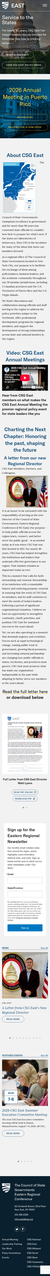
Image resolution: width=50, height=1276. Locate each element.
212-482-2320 (21, 1214)
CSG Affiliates (34, 1266)
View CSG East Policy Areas (23, 65)
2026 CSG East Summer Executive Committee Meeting (24, 1112)
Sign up (25, 927)
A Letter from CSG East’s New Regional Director (24, 1010)
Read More (13, 1019)
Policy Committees (11, 1253)
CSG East (7, 1003)
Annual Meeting (10, 1239)
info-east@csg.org (24, 1219)
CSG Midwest (34, 1248)
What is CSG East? (17, 55)
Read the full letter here (25, 691)
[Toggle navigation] (45, 5)
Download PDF (24, 799)
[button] (23, 807)
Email (10, 874)
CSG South (32, 1253)
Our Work (7, 1248)
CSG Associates (35, 1262)
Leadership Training (12, 1244)
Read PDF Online (24, 792)
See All (44, 948)
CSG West (32, 1257)
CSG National (34, 1239)
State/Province (15, 888)
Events (5, 1257)
